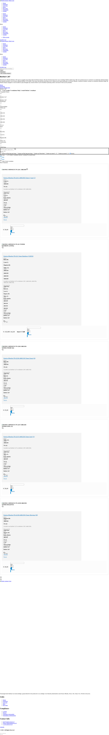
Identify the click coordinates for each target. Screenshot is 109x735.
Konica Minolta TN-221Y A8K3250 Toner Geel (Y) (19, 436)
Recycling (5, 19)
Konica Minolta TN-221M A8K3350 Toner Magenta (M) (21, 515)
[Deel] (3, 733)
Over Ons (5, 16)
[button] (54, 24)
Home (4, 13)
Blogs (4, 17)
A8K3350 (6, 554)
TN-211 (5, 219)
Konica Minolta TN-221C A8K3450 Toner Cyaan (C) (20, 178)
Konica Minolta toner (5, 87)
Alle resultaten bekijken (6, 73)
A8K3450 (6, 217)
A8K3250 (6, 476)
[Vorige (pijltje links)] (0, 734)
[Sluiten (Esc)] (5, 733)
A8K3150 (6, 397)
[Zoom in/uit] (0, 733)
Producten (5, 15)
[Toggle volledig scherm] (2, 733)
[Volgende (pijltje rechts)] (2, 734)
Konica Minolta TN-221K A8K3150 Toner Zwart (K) (19, 358)
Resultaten (3, 71)
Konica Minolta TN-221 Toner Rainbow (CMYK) (18, 256)
